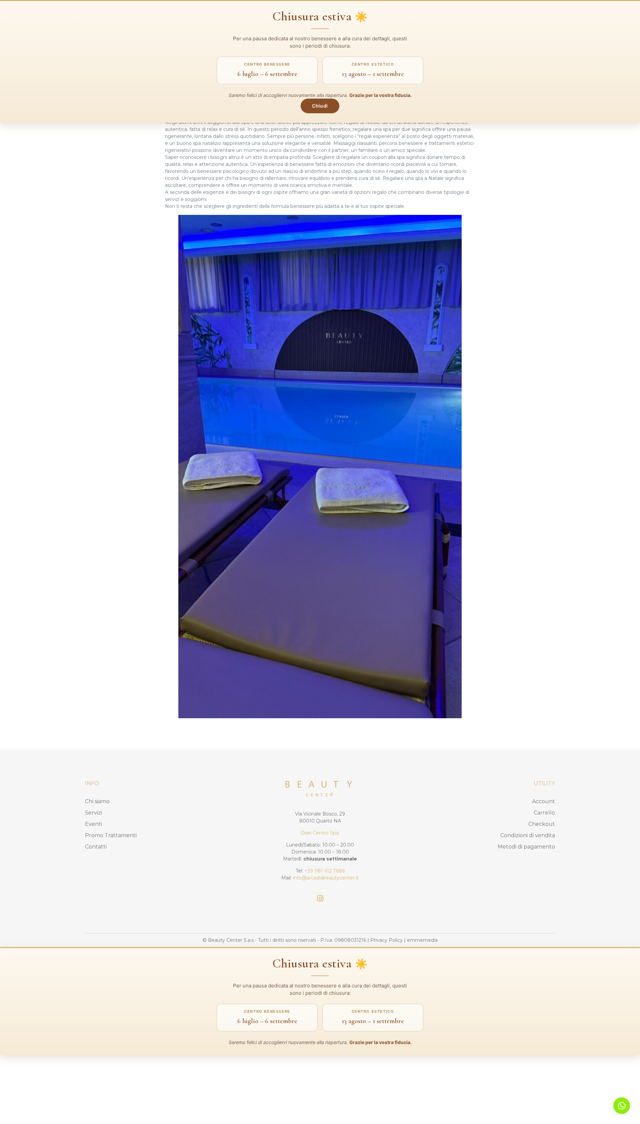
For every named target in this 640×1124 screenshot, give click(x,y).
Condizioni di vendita (527, 835)
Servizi (93, 813)
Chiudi (320, 106)
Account (543, 801)
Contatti (96, 846)
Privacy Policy (386, 940)
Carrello (544, 813)
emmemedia (422, 940)
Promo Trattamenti (111, 835)
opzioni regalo (370, 192)
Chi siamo (97, 801)
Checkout (541, 824)
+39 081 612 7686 (324, 871)
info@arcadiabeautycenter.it (326, 878)
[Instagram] (320, 898)
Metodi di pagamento (526, 846)
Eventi (93, 824)
